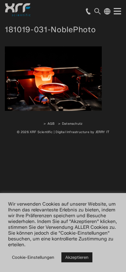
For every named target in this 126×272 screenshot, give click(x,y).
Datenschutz (72, 123)
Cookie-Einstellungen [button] (33, 257)
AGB (51, 123)
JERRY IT (102, 132)
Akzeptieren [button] (77, 257)
